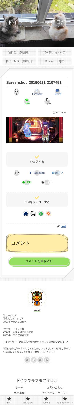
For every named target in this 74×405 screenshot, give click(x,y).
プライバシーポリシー (55, 392)
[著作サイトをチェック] (26, 213)
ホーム (19, 387)
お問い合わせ (55, 387)
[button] (47, 101)
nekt (37, 310)
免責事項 (19, 392)
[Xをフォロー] (33, 213)
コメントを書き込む (39, 261)
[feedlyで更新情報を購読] (41, 213)
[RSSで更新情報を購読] (48, 213)
